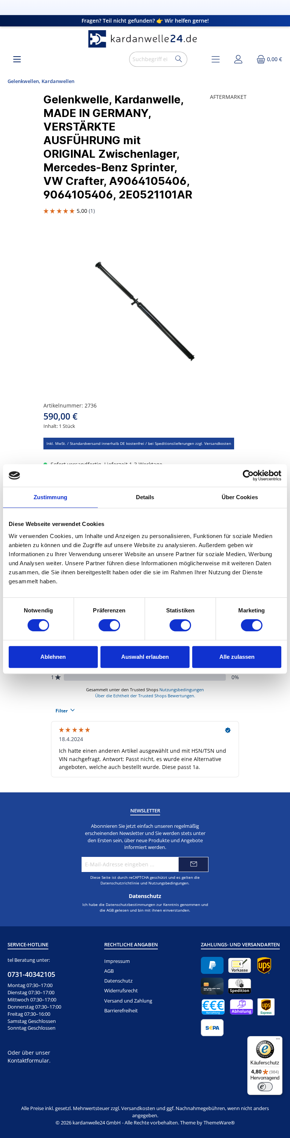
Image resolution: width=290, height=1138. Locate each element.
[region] (145, 311)
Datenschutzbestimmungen (130, 904)
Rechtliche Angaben (131, 944)
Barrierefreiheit (121, 1010)
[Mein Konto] (238, 59)
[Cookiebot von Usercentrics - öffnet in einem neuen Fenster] (248, 475)
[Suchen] (178, 59)
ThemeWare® (219, 1123)
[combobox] (150, 59)
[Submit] (193, 864)
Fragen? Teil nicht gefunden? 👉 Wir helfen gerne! (145, 20)
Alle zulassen (237, 657)
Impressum (117, 961)
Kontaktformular (28, 1060)
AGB (110, 910)
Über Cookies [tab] (240, 497)
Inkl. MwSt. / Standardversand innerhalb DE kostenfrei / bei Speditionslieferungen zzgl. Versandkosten (138, 443)
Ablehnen (53, 657)
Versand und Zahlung (128, 1001)
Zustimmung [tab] (50, 497)
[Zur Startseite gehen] (145, 39)
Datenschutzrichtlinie (119, 883)
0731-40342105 (31, 974)
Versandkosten (138, 1108)
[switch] (109, 625)
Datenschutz (118, 981)
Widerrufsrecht (121, 990)
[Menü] (17, 59)
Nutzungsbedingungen (168, 883)
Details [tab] (145, 497)
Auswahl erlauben (145, 657)
